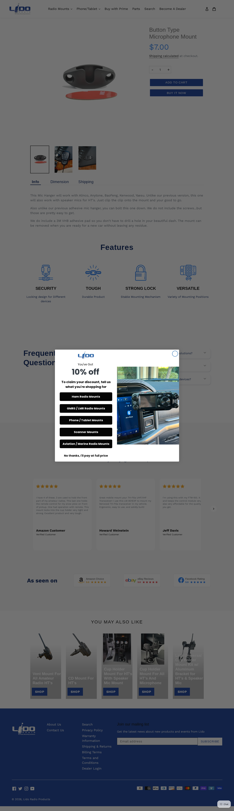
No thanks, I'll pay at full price (86, 456)
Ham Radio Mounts (86, 397)
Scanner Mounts (86, 432)
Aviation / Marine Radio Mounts (86, 444)
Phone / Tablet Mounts (86, 420)
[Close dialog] (175, 353)
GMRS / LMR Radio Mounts (86, 408)
